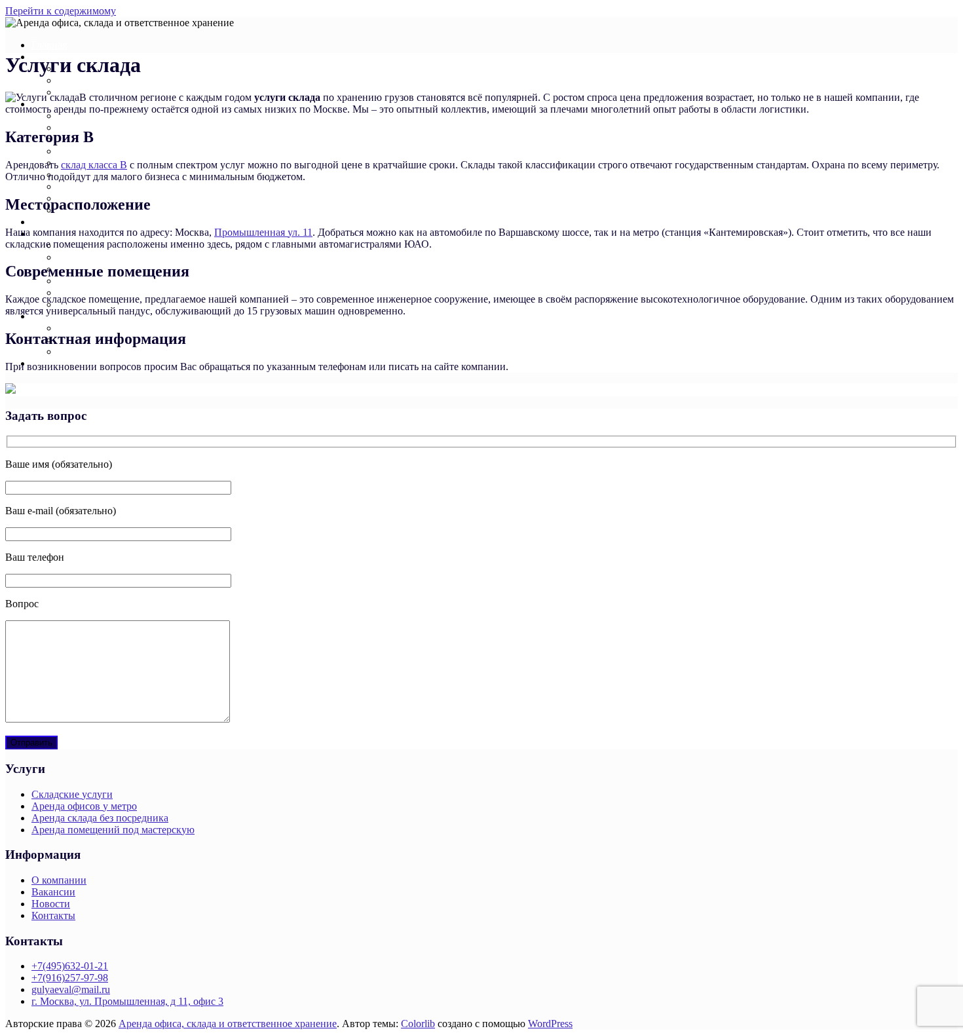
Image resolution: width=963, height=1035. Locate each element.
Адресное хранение (101, 139)
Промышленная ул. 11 (263, 232)
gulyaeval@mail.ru (70, 989)
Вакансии (53, 891)
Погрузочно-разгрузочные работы (134, 292)
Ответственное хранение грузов (130, 186)
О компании (58, 880)
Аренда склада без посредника (99, 817)
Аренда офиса (62, 221)
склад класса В (94, 164)
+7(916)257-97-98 (69, 977)
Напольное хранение (104, 115)
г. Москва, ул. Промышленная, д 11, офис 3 (127, 1001)
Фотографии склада (102, 327)
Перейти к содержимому (60, 10)
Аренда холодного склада (115, 80)
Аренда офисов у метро (84, 806)
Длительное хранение (106, 151)
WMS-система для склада (114, 280)
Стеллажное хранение (107, 127)
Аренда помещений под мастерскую (113, 829)
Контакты (53, 915)
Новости (77, 351)
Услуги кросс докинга (107, 257)
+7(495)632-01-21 (69, 965)
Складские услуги (72, 794)
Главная (49, 44)
